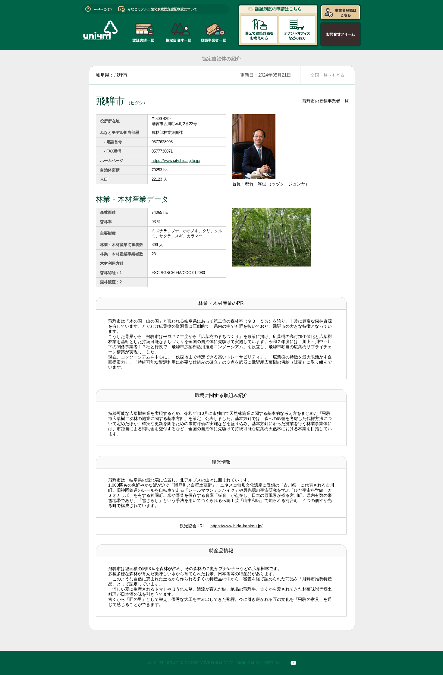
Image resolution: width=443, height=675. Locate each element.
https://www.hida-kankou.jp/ (236, 525)
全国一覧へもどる (327, 75)
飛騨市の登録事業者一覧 (325, 101)
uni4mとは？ (103, 9)
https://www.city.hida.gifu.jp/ (176, 160)
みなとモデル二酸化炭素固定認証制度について (162, 9)
